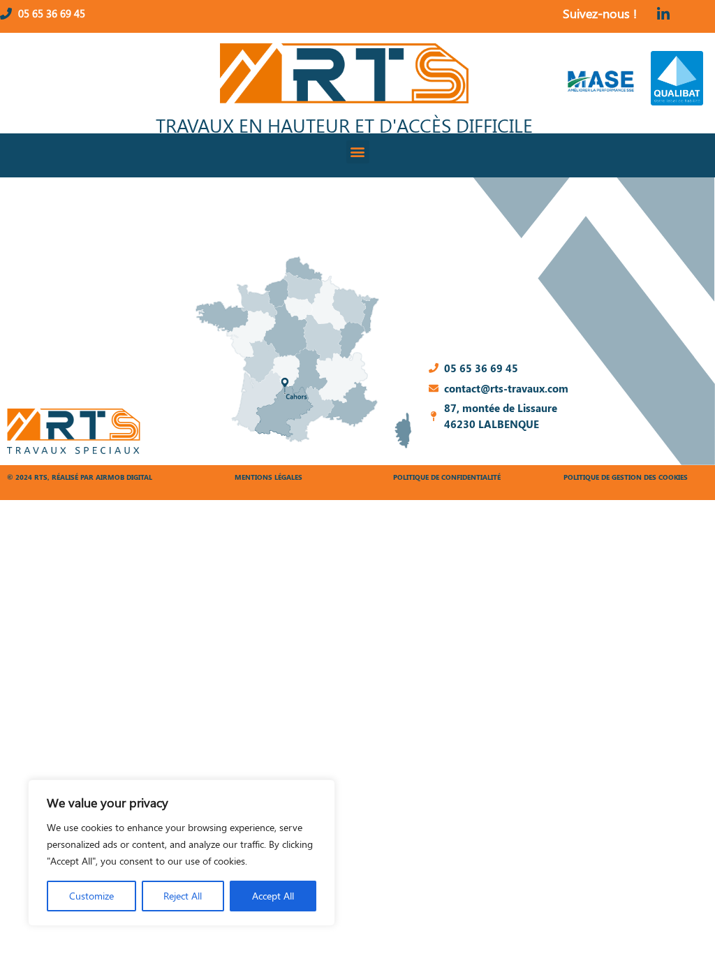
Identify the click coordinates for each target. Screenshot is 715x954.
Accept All (273, 895)
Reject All (182, 895)
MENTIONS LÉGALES (268, 477)
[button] (357, 151)
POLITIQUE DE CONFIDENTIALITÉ (447, 477)
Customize (91, 895)
